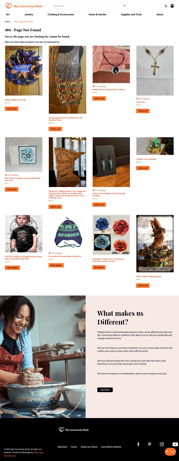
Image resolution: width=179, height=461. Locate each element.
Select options (12, 268)
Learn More (105, 390)
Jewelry (28, 14)
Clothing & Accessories (61, 14)
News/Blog (62, 447)
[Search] (125, 6)
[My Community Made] (24, 6)
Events (74, 447)
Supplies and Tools (131, 14)
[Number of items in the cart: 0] (166, 6)
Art (8, 14)
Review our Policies (89, 447)
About (159, 14)
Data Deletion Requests (111, 447)
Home (7, 22)
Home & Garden (97, 14)
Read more (99, 267)
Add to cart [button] (11, 109)
